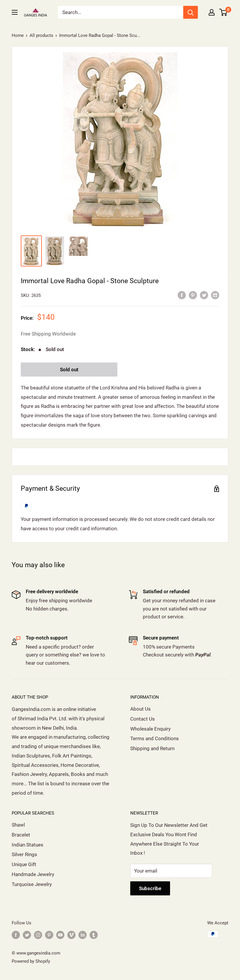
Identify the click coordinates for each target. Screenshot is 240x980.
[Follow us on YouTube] (60, 935)
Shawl (18, 825)
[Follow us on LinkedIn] (82, 935)
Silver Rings (24, 854)
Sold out (69, 369)
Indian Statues (27, 845)
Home (18, 35)
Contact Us (142, 719)
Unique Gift (24, 864)
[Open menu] (15, 12)
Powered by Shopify (31, 961)
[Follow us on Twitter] (27, 935)
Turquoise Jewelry (32, 884)
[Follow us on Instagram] (38, 935)
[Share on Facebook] (182, 295)
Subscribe (150, 888)
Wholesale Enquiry (150, 729)
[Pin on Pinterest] (193, 295)
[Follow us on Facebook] (16, 935)
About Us (140, 709)
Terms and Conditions (154, 738)
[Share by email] (215, 295)
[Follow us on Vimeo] (71, 935)
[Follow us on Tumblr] (94, 935)
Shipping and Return (152, 748)
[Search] (190, 12)
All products (41, 35)
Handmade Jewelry (33, 874)
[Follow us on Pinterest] (49, 935)
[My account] (212, 12)
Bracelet (21, 835)
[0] (223, 12)
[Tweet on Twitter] (204, 295)
